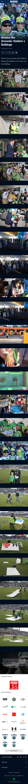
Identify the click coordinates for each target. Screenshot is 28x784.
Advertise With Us (20, 775)
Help (9, 775)
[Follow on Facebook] (20, 757)
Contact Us (13, 775)
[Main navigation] (2, 1)
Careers (5, 775)
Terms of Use (10, 772)
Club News (4, 33)
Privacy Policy (17, 772)
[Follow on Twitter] (23, 757)
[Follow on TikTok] (18, 757)
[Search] (26, 1)
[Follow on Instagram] (25, 757)
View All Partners (14, 750)
